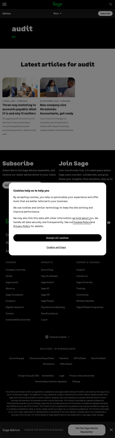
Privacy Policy (21, 226)
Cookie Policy (82, 222)
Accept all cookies (57, 237)
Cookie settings (56, 247)
